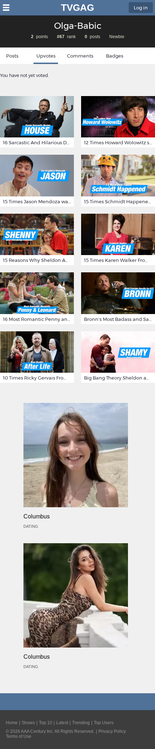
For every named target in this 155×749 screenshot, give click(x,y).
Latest (62, 722)
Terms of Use (18, 736)
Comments (80, 56)
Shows (28, 722)
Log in (141, 7)
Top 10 (45, 722)
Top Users (104, 722)
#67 (61, 36)
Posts (12, 56)
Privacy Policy (112, 731)
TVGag (77, 7)
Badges (114, 56)
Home (12, 722)
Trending (81, 722)
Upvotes (46, 56)
